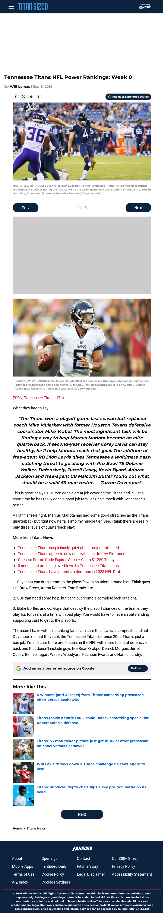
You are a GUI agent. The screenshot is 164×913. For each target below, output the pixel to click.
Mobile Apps (22, 866)
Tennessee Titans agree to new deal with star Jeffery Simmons (71, 553)
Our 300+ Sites (124, 858)
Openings (49, 858)
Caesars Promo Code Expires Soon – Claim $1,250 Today (66, 559)
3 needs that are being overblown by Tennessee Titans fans (68, 565)
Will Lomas (20, 87)
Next (138, 207)
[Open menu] (11, 6)
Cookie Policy (52, 874)
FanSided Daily (54, 866)
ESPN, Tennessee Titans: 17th (38, 398)
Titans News (36, 828)
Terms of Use (23, 874)
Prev (25, 207)
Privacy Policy (123, 866)
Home (17, 828)
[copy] (39, 97)
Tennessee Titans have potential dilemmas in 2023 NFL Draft (70, 571)
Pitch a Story (87, 866)
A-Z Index (20, 882)
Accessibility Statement (132, 874)
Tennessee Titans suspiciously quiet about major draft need (68, 547)
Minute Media (32, 893)
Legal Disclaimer (91, 874)
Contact (83, 858)
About (17, 858)
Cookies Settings (55, 882)
